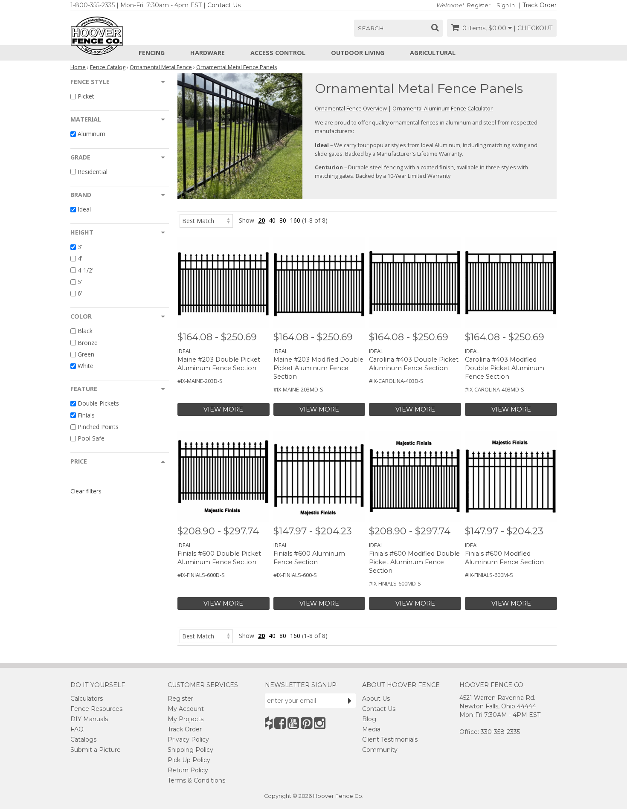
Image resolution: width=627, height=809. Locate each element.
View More (223, 409)
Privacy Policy (188, 739)
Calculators (86, 698)
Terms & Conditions (196, 780)
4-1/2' (85, 270)
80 (282, 220)
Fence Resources (96, 709)
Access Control (277, 53)
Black (85, 331)
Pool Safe (91, 438)
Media (371, 729)
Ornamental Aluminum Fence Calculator (442, 108)
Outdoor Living (357, 53)
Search (371, 28)
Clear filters (86, 491)
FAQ (77, 729)
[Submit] (350, 700)
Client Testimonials (390, 739)
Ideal (84, 209)
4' (80, 259)
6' (80, 293)
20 (261, 220)
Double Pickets (98, 404)
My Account (186, 709)
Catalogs (83, 739)
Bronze (88, 343)
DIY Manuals (89, 719)
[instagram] (319, 723)
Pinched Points (98, 427)
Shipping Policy (190, 750)
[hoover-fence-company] (269, 723)
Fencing (152, 53)
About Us (376, 698)
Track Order (539, 5)
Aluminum (91, 134)
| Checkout (533, 28)
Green (86, 354)
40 (272, 220)
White (85, 366)
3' (80, 247)
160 (295, 220)
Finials (86, 415)
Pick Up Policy (189, 760)
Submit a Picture (95, 750)
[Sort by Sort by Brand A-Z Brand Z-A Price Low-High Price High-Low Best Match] (206, 220)
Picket (86, 96)
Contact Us (224, 5)
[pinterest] (306, 723)
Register (479, 5)
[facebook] (280, 723)
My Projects (185, 719)
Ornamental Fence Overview (351, 108)
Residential (92, 172)
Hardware (207, 53)
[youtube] (293, 723)
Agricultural (433, 53)
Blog (369, 719)
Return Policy (188, 770)
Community (380, 750)
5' (80, 282)
